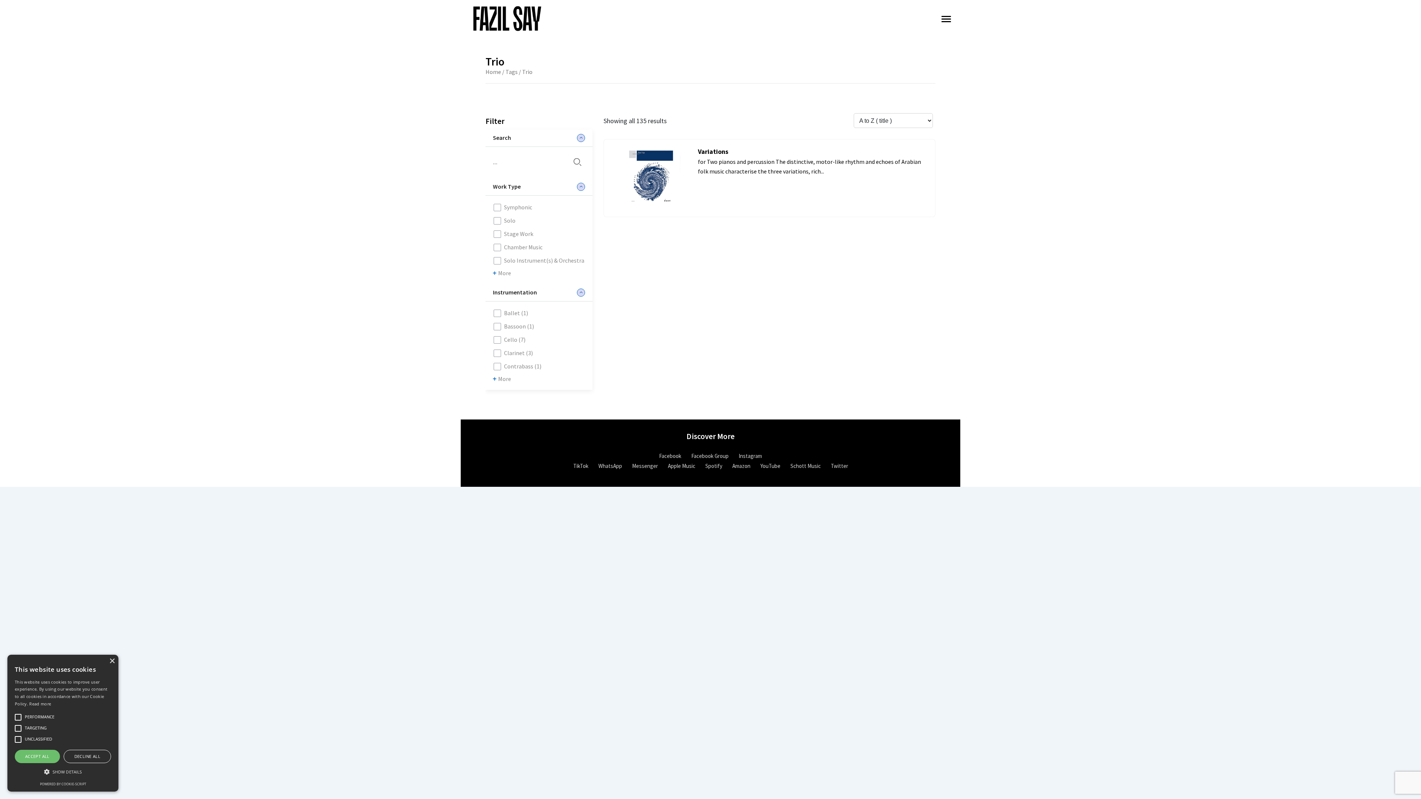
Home (493, 71)
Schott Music (805, 465)
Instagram (750, 455)
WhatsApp (610, 465)
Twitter (839, 465)
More (504, 273)
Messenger (645, 465)
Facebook (670, 455)
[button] (63, 772)
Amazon (741, 465)
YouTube (770, 465)
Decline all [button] (87, 756)
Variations (713, 151)
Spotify (713, 465)
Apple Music (681, 465)
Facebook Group (710, 455)
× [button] (112, 661)
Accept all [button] (37, 756)
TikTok (580, 465)
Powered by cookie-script (63, 784)
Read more (40, 704)
